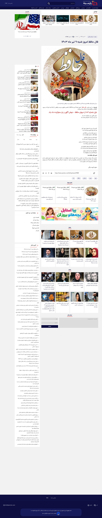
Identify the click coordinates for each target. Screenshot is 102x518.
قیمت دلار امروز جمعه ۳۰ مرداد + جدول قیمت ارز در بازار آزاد (91, 305)
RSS (6, 3)
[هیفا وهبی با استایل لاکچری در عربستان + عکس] (77, 297)
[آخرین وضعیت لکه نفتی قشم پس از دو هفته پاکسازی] (34, 94)
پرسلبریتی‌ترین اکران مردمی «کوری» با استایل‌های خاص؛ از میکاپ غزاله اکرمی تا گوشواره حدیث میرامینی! (48, 286)
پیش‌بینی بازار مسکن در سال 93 (62, 198)
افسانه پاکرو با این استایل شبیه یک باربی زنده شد (63, 284)
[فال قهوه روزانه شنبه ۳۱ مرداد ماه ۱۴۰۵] (76, 18)
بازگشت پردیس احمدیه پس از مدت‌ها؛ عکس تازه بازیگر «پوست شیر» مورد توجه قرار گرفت (63, 262)
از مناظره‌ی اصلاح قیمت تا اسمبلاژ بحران (30, 326)
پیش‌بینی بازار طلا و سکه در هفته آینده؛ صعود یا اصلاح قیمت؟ (24, 83)
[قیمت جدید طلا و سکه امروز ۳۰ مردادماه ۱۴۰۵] (62, 297)
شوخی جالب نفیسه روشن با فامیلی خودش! (77, 260)
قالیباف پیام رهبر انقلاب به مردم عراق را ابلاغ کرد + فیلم (27, 286)
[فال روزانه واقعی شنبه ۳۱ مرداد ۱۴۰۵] (62, 18)
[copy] (94, 173)
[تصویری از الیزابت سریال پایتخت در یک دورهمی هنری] (77, 277)
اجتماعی (72, 8)
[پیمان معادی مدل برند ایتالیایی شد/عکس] (48, 253)
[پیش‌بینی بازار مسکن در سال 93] (62, 190)
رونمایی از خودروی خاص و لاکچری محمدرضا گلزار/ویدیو (27, 419)
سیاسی (83, 8)
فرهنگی (67, 8)
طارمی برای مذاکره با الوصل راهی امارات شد (29, 319)
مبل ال (37, 231)
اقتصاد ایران (36, 217)
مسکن (84, 178)
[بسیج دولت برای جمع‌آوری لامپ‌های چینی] (48, 190)
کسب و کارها (34, 8)
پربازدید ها (33, 135)
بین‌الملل (78, 8)
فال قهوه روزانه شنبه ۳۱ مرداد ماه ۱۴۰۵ (76, 23)
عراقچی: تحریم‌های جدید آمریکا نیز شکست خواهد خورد (27, 312)
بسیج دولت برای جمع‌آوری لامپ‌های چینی (47, 198)
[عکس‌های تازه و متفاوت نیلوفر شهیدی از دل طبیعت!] (48, 235)
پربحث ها (19, 135)
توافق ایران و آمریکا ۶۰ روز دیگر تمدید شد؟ (27, 32)
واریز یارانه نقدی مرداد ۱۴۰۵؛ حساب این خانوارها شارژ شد (24, 118)
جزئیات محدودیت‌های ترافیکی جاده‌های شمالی (28, 412)
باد (73, 178)
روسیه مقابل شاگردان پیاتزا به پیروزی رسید (29, 298)
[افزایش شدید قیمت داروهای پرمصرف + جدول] (48, 18)
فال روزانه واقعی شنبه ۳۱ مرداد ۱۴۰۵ (62, 23)
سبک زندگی (48, 8)
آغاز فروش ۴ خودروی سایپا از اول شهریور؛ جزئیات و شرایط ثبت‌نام (23, 78)
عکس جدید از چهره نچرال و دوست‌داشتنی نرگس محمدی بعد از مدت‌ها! (91, 261)
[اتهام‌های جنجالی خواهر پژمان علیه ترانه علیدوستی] (91, 277)
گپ (97, 505)
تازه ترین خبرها (35, 228)
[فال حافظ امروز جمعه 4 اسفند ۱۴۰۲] (91, 191)
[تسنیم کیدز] (69, 214)
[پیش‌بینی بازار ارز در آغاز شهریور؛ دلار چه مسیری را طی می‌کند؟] (34, 100)
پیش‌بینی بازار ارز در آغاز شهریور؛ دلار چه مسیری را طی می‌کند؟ (24, 101)
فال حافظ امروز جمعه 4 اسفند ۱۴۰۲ (91, 200)
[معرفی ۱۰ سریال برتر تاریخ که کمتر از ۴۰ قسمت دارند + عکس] (34, 123)
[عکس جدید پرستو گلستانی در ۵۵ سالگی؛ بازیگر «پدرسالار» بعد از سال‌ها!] (62, 235)
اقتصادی (88, 8)
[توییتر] (43, 173)
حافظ (79, 178)
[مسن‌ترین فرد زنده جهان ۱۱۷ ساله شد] (34, 88)
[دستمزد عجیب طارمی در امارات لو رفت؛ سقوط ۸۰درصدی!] (34, 129)
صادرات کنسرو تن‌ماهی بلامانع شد (31, 393)
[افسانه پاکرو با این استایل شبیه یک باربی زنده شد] (62, 277)
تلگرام (91, 505)
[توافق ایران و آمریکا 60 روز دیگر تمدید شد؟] (27, 22)
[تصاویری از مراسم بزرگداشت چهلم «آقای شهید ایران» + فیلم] (34, 71)
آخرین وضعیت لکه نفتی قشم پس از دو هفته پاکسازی (24, 95)
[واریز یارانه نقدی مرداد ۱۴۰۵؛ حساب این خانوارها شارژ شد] (34, 118)
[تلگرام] (46, 173)
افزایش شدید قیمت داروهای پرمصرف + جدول (48, 23)
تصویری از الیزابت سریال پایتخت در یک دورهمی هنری (78, 285)
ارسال (49, 326)
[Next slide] (38, 22)
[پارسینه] (89, 3)
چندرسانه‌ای (41, 8)
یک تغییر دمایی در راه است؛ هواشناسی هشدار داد (28, 396)
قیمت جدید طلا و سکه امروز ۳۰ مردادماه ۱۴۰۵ (63, 304)
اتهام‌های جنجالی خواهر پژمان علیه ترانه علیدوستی (91, 284)
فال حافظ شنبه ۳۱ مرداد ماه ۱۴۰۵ (90, 23)
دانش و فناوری (56, 8)
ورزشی (62, 8)
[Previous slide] (16, 22)
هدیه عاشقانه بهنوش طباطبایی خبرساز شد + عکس (28, 296)
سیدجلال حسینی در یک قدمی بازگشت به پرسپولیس (27, 352)
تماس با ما (10, 3)
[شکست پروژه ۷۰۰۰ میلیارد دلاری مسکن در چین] (77, 190)
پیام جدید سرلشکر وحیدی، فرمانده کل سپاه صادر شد (27, 270)
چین (90, 178)
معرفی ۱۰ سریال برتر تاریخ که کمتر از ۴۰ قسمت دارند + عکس (23, 124)
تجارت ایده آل (36, 225)
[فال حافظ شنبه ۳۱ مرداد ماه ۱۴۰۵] (91, 18)
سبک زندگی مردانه (35, 223)
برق (95, 178)
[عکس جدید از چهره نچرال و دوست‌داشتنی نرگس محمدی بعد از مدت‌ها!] (91, 253)
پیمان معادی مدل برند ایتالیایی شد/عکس (49, 260)
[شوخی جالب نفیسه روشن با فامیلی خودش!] (77, 253)
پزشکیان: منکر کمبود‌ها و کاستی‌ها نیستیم (29, 403)
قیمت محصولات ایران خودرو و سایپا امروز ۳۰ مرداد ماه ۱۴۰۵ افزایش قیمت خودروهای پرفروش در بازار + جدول (48, 307)
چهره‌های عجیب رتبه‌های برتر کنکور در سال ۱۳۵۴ (28, 359)
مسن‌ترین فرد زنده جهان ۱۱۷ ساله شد (24, 89)
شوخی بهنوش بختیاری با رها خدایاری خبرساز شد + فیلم (27, 349)
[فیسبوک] (49, 173)
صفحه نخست (95, 8)
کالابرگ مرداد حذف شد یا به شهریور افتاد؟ (29, 435)
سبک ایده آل (36, 220)
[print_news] (51, 173)
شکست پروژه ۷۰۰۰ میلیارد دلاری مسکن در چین (75, 198)
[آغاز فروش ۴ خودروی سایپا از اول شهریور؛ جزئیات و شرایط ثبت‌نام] (34, 77)
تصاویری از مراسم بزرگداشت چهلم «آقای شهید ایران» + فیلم (23, 72)
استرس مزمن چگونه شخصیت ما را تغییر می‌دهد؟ (28, 338)
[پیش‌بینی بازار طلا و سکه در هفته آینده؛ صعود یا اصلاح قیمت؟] (34, 83)
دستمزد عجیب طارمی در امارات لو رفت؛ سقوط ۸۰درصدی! (23, 130)
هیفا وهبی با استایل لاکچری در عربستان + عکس (77, 304)
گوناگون (95, 12)
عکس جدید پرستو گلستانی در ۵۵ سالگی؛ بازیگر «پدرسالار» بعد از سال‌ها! (63, 243)
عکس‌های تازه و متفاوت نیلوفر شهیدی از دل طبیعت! (48, 242)
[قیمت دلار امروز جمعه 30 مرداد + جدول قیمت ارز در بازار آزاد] (91, 297)
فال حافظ (84, 107)
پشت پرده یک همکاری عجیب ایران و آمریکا (28, 176)
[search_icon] (49, 3)
